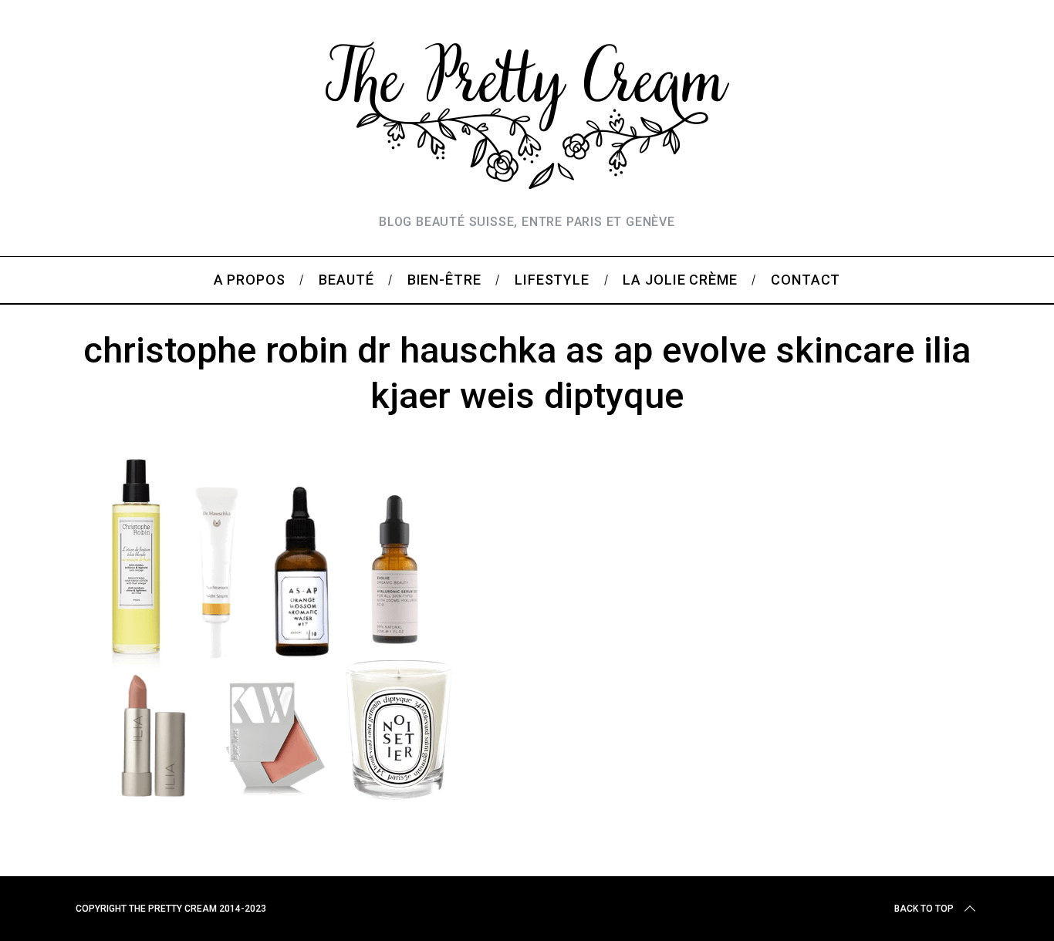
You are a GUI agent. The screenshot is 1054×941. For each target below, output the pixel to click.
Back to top (924, 908)
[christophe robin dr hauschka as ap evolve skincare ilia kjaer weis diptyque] (279, 819)
